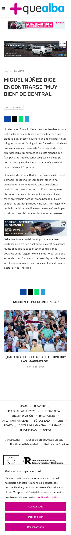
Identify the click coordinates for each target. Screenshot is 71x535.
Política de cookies (48, 497)
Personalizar (35, 516)
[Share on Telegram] (27, 119)
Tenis (59, 420)
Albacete (40, 406)
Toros (47, 430)
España (56, 425)
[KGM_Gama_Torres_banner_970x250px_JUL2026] (35, 42)
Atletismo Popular (15, 420)
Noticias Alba (13, 107)
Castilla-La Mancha (32, 425)
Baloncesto (47, 415)
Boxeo (8, 425)
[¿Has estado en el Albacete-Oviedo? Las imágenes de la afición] (35, 331)
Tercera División (21, 415)
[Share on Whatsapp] (21, 119)
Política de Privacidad (24, 444)
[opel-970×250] (35, 222)
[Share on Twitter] (14, 119)
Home (23, 406)
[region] (35, 500)
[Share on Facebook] (7, 119)
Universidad (28, 430)
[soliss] (36, 22)
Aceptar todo (35, 506)
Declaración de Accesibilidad (44, 439)
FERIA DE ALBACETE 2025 (20, 411)
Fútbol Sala (42, 420)
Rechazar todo (35, 526)
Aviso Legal (12, 439)
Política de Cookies (56, 444)
